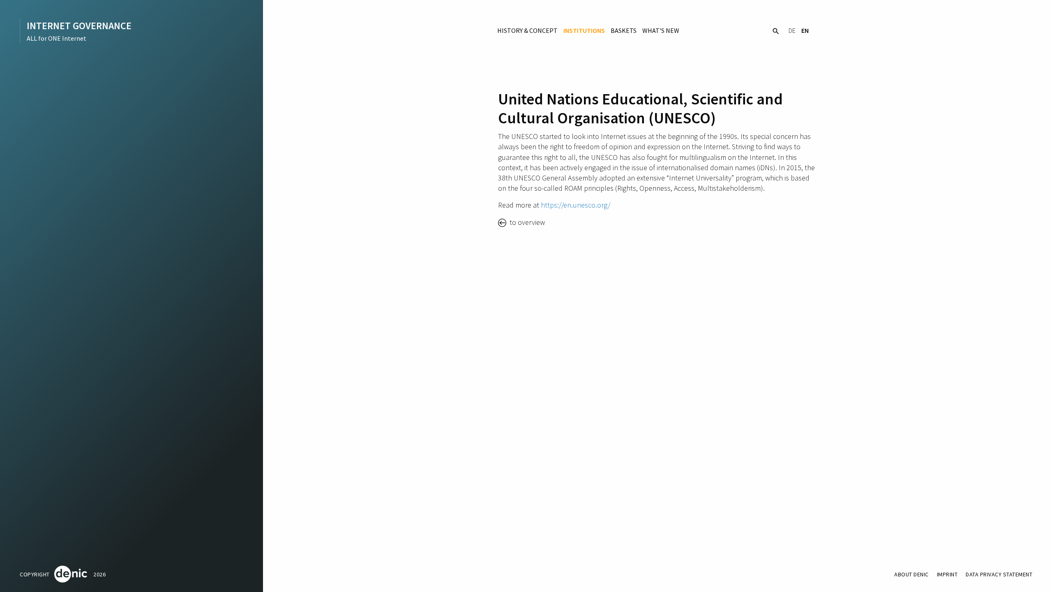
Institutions (584, 30)
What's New (660, 30)
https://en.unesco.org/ (575, 205)
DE (792, 30)
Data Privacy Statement (999, 574)
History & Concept (527, 30)
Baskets (624, 30)
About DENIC (911, 574)
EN (805, 30)
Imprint (947, 574)
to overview (526, 222)
